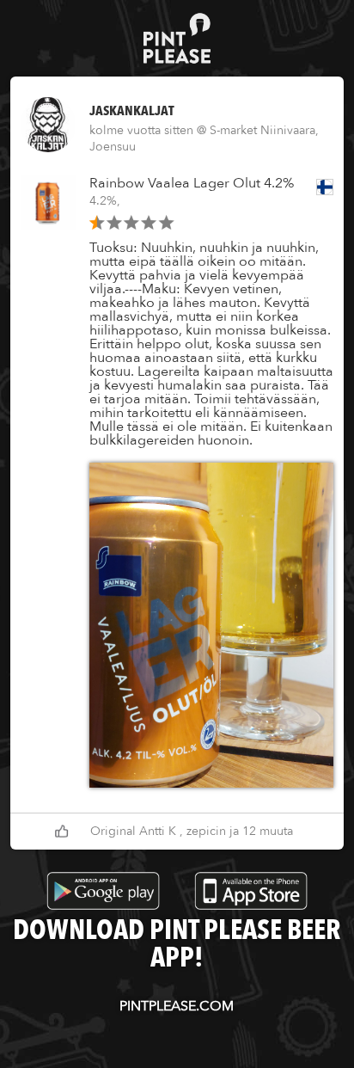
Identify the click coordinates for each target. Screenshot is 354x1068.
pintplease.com (176, 1006)
